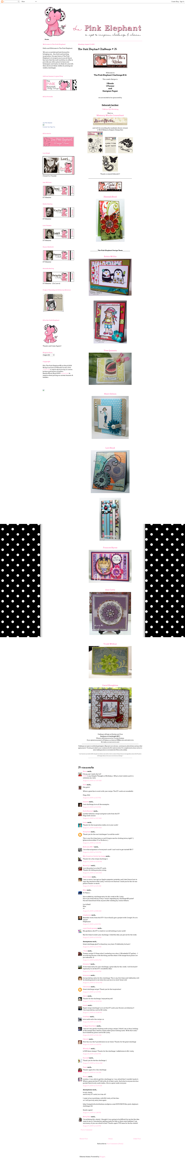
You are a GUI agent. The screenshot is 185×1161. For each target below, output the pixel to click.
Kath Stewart (88, 811)
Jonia (85, 822)
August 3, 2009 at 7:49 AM (92, 780)
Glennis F (86, 964)
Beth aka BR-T (88, 847)
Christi (86, 1039)
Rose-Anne (87, 877)
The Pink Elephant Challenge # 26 (97, 49)
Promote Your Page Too (49, 127)
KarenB (86, 1058)
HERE (85, 776)
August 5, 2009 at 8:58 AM (92, 911)
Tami (85, 1067)
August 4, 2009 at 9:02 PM (92, 852)
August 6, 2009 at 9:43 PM (92, 971)
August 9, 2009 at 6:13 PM (92, 1126)
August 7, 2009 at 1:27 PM (92, 992)
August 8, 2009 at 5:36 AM (92, 1035)
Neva (85, 771)
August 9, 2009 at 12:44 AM (92, 1063)
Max (85, 890)
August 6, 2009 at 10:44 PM (92, 982)
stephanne (87, 915)
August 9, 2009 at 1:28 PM (92, 1112)
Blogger (102, 1156)
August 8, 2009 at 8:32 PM (92, 1054)
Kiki (84, 784)
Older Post (137, 1139)
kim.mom (86, 975)
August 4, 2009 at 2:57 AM (92, 818)
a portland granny (90, 928)
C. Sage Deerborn (89, 1026)
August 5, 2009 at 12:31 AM (92, 873)
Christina (86, 986)
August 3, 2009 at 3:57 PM (92, 798)
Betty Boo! (87, 1116)
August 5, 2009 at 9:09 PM (92, 937)
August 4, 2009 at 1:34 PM (92, 843)
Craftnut (86, 1016)
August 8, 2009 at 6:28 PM (92, 1044)
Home (47, 39)
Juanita (86, 802)
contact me (46, 369)
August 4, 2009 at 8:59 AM (92, 827)
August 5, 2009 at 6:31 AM (92, 886)
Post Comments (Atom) (115, 1143)
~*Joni (85, 951)
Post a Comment (86, 1130)
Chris (85, 996)
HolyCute (86, 832)
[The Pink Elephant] (43, 125)
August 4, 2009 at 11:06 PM (92, 861)
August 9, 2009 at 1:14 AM (92, 1072)
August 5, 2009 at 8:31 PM (92, 924)
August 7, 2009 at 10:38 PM (92, 1012)
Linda (85, 1005)
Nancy (85, 1076)
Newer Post (84, 1139)
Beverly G (87, 865)
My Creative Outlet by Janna (94, 856)
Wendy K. (86, 1048)
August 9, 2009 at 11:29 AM (92, 1085)
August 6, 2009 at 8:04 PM (92, 960)
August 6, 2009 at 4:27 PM (92, 947)
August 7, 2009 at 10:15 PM (92, 1001)
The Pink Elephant (47, 122)
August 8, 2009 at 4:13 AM (92, 1022)
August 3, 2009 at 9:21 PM (92, 807)
